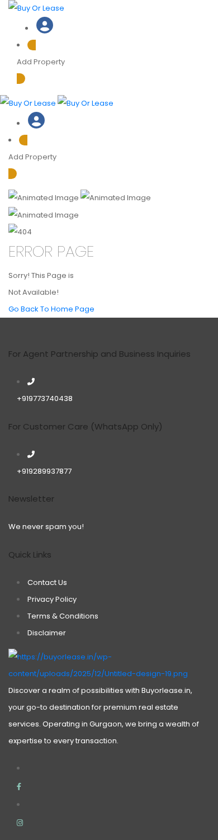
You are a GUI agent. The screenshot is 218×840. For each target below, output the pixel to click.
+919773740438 (45, 398)
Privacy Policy (52, 599)
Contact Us (47, 582)
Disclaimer (46, 632)
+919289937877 (44, 471)
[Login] (44, 28)
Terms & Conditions (62, 616)
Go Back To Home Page (51, 309)
